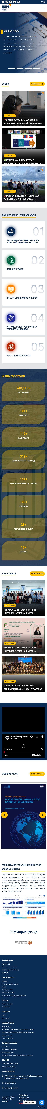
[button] (11, 68)
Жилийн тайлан (6, 1026)
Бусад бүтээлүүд (7, 1035)
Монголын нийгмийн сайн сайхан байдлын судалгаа (18, 1032)
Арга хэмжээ (5, 1018)
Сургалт (4, 987)
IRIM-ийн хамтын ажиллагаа (10, 970)
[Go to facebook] (41, 1102)
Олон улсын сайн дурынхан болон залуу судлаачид (17, 1055)
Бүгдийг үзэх (36, 84)
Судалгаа (4, 981)
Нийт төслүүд (6, 1007)
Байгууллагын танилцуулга (10, 1064)
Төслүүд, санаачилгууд (8, 1066)
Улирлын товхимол (8, 1038)
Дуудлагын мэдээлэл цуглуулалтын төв (14, 995)
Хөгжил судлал (15, 269)
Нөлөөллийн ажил (7, 990)
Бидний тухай (6, 964)
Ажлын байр (5, 1046)
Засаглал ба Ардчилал (19, 355)
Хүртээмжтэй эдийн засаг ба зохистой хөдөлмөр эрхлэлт (23, 241)
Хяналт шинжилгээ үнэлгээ (10, 984)
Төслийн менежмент (8, 993)
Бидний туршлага (7, 1004)
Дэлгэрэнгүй (36, 774)
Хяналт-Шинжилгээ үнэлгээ (22, 298)
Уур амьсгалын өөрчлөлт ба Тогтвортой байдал (22, 328)
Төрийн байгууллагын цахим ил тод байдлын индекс (18, 1029)
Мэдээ (3, 1015)
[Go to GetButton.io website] (41, 1106)
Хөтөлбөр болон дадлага (9, 1049)
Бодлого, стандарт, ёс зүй (9, 967)
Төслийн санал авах (8, 1052)
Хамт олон (5, 973)
